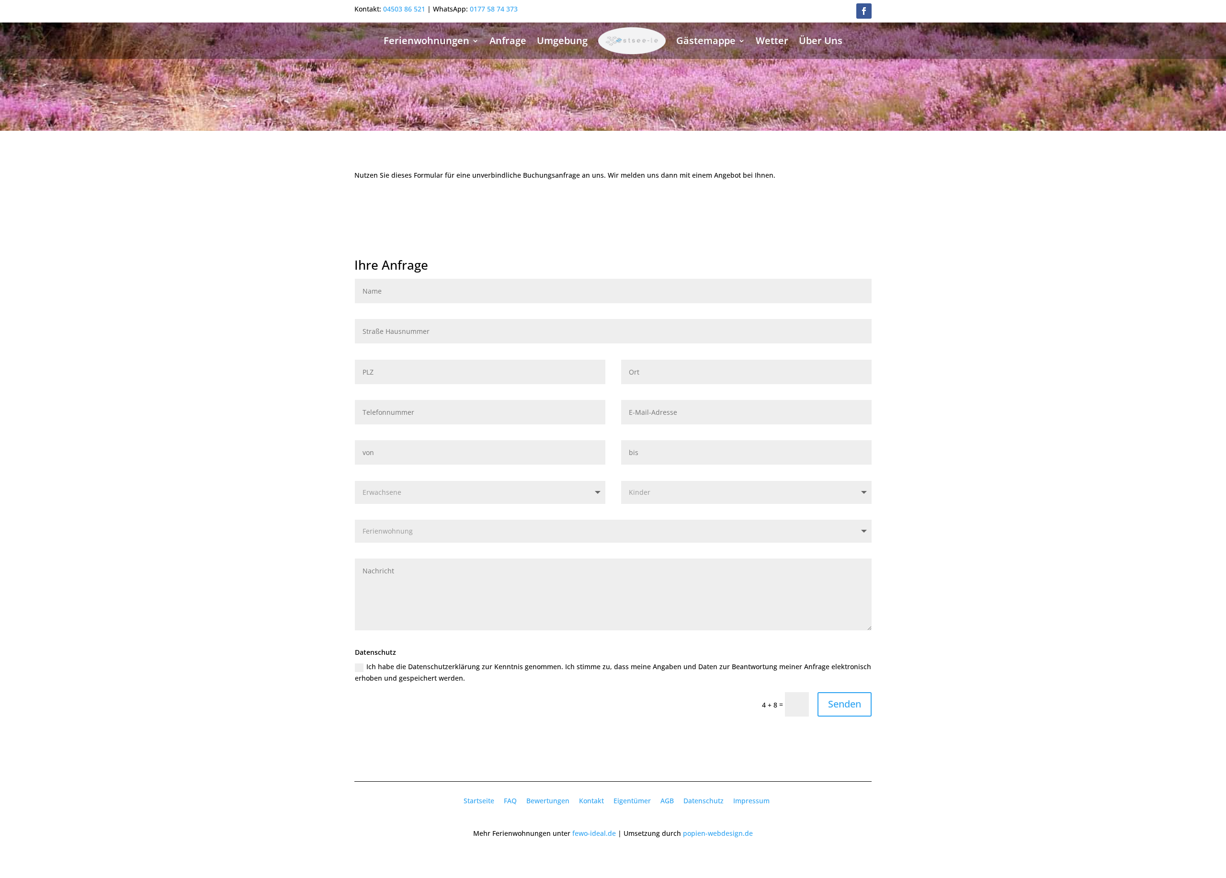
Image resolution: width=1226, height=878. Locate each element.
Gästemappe (706, 40)
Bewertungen (547, 800)
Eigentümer (632, 800)
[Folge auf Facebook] (864, 11)
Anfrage (507, 40)
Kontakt (591, 800)
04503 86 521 (404, 8)
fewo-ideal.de (594, 833)
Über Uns (820, 40)
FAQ (510, 800)
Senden (844, 703)
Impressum (751, 800)
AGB (667, 800)
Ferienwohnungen (426, 40)
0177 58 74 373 (494, 8)
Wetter (772, 40)
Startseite (479, 800)
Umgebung (562, 40)
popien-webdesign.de (718, 833)
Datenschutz (703, 800)
